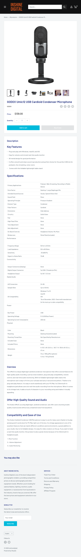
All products (13, 17)
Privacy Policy (48, 487)
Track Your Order (49, 475)
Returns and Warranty (51, 481)
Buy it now (57, 128)
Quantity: (10, 120)
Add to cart (23, 128)
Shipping (47, 484)
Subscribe (10, 524)
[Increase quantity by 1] (27, 120)
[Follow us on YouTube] (9, 542)
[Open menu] (5, 7)
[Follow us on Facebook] (5, 542)
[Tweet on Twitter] (68, 106)
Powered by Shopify (10, 551)
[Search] (64, 7)
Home (6, 17)
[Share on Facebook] (61, 106)
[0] (75, 7)
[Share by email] (72, 106)
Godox (9, 106)
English (7, 533)
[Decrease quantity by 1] (17, 120)
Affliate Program (49, 491)
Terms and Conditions (51, 478)
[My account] (71, 7)
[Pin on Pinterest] (65, 106)
